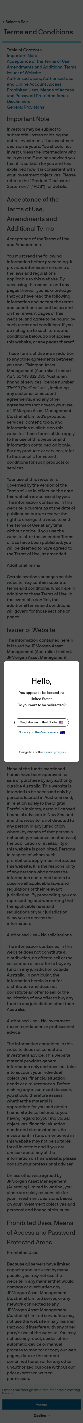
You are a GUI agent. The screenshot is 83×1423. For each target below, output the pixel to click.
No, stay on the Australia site (38, 732)
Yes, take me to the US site (38, 722)
